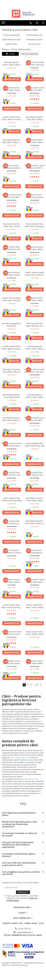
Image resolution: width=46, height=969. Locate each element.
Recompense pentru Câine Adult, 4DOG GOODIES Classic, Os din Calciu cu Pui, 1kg (34, 248)
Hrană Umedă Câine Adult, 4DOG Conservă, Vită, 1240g (11, 347)
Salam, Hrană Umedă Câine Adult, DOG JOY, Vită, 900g (11, 299)
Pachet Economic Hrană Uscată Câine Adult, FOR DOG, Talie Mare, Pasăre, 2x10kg (11, 632)
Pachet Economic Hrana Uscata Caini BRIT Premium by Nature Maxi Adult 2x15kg (34, 166)
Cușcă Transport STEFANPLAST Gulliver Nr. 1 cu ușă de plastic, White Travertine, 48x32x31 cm (11, 551)
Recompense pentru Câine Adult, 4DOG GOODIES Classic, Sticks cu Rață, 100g (11, 396)
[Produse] (3, 23)
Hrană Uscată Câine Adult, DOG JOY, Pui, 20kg (34, 473)
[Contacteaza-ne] (31, 22)
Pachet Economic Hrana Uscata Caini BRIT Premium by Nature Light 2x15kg (34, 419)
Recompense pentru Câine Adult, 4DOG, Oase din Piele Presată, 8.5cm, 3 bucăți (34, 118)
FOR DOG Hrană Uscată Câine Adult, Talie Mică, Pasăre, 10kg (34, 370)
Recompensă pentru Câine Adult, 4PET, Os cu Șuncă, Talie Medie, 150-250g (11, 370)
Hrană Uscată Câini (11, 35)
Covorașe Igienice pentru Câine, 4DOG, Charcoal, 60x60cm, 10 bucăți (34, 396)
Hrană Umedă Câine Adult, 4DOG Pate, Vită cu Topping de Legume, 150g (35, 444)
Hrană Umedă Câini (34, 35)
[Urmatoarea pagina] (40, 684)
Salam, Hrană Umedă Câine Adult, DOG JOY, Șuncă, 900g (34, 63)
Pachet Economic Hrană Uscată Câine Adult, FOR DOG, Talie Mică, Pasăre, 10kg (11, 444)
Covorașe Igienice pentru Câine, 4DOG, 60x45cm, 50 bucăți (34, 347)
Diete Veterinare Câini (11, 39)
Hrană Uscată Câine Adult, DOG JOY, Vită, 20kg (11, 473)
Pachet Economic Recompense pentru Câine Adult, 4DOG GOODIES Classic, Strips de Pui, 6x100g (34, 195)
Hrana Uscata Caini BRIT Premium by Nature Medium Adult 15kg (11, 522)
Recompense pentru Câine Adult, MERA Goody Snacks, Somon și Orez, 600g (34, 662)
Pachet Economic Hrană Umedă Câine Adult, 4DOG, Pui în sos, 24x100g (34, 580)
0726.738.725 (24, 928)
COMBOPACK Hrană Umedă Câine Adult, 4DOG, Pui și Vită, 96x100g (11, 662)
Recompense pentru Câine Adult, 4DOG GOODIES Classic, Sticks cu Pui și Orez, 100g (34, 141)
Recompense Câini (34, 39)
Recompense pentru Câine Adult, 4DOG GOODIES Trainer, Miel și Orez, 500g (11, 273)
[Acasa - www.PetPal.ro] (23, 13)
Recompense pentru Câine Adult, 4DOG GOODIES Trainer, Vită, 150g (11, 580)
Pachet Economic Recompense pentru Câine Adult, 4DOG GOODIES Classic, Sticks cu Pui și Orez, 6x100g (11, 166)
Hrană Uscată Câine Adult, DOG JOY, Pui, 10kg (34, 324)
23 (37, 685)
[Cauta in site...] (43, 22)
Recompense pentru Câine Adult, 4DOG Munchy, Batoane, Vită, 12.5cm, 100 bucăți (11, 88)
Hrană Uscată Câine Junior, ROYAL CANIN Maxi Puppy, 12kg (34, 632)
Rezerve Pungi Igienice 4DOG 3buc (11, 324)
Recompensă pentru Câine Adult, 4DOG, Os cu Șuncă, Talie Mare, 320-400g (11, 419)
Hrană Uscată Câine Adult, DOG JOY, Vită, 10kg (11, 248)
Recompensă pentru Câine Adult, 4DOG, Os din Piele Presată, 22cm (11, 141)
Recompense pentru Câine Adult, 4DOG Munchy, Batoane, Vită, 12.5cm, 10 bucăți (34, 299)
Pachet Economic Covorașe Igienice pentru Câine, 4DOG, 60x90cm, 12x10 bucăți (34, 551)
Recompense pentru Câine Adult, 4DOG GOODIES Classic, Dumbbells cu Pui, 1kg (34, 499)
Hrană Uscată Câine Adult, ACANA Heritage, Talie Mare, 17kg (11, 606)
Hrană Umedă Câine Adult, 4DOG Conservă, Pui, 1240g (11, 118)
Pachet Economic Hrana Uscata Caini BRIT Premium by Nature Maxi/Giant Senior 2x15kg (11, 195)
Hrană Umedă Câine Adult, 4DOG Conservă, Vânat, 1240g (34, 225)
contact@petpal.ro (24, 932)
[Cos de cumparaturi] (37, 22)
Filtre (11, 54)
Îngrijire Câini (11, 44)
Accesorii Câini (34, 44)
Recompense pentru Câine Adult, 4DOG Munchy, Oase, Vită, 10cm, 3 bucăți (11, 225)
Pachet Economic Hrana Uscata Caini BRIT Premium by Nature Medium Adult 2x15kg (34, 88)
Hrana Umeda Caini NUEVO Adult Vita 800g (11, 499)
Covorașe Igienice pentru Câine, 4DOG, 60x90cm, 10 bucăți (11, 63)
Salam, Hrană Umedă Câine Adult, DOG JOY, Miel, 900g (34, 273)
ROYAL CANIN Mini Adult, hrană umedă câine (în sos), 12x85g (34, 606)
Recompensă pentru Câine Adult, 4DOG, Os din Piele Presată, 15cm (34, 522)
